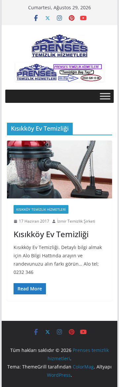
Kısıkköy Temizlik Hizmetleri (41, 209)
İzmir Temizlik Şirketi (76, 221)
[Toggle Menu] (105, 96)
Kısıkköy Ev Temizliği (51, 234)
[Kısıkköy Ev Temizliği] (59, 169)
